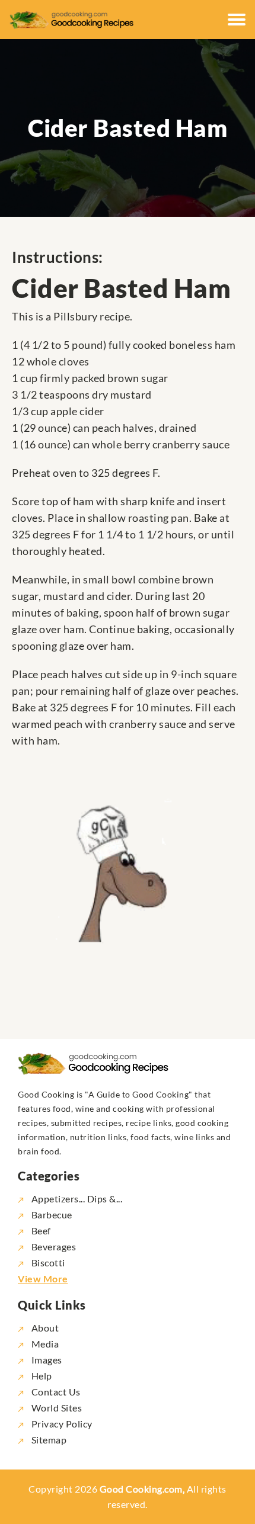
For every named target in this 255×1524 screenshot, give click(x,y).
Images (45, 1359)
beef (41, 1230)
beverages (53, 1246)
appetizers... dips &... (76, 1198)
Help (40, 1375)
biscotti (48, 1262)
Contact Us (55, 1391)
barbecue (51, 1214)
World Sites (55, 1407)
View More (43, 1278)
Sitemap (47, 1439)
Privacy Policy (61, 1423)
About (44, 1327)
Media (44, 1343)
